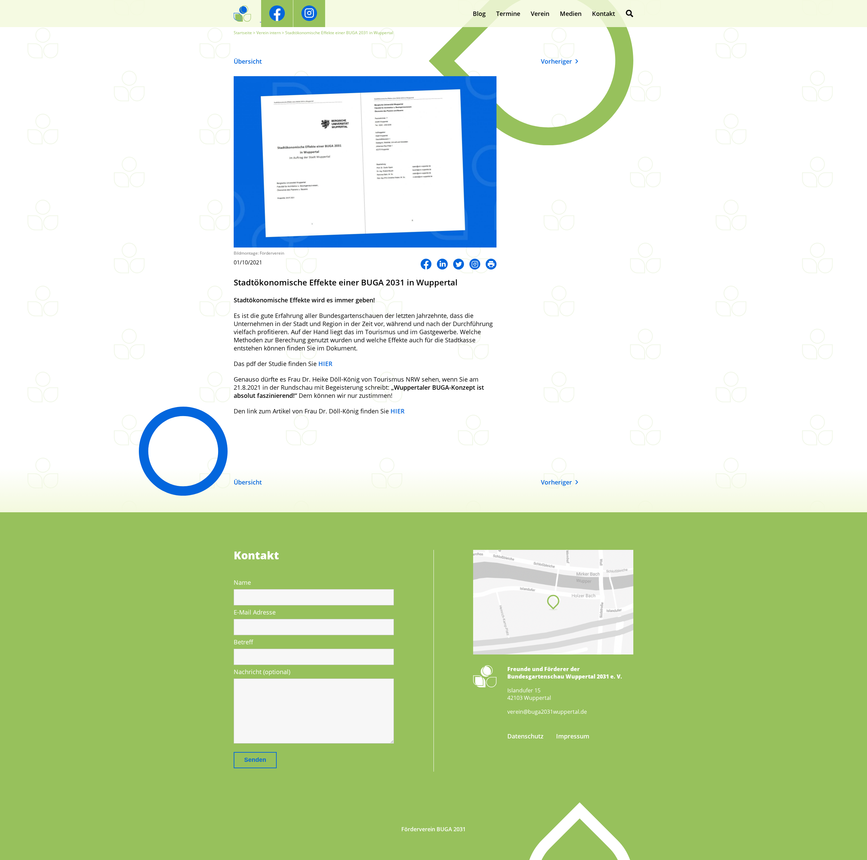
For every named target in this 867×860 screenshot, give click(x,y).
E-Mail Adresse (255, 612)
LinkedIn (442, 264)
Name (242, 582)
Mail (491, 264)
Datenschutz (525, 736)
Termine (508, 13)
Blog (479, 13)
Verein (540, 13)
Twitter (458, 264)
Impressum (572, 736)
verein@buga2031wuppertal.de (547, 711)
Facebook (426, 264)
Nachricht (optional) (262, 672)
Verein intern (268, 33)
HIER (325, 364)
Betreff (243, 642)
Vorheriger (556, 61)
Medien (570, 13)
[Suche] (629, 13)
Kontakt (603, 13)
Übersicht (248, 61)
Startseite (243, 33)
